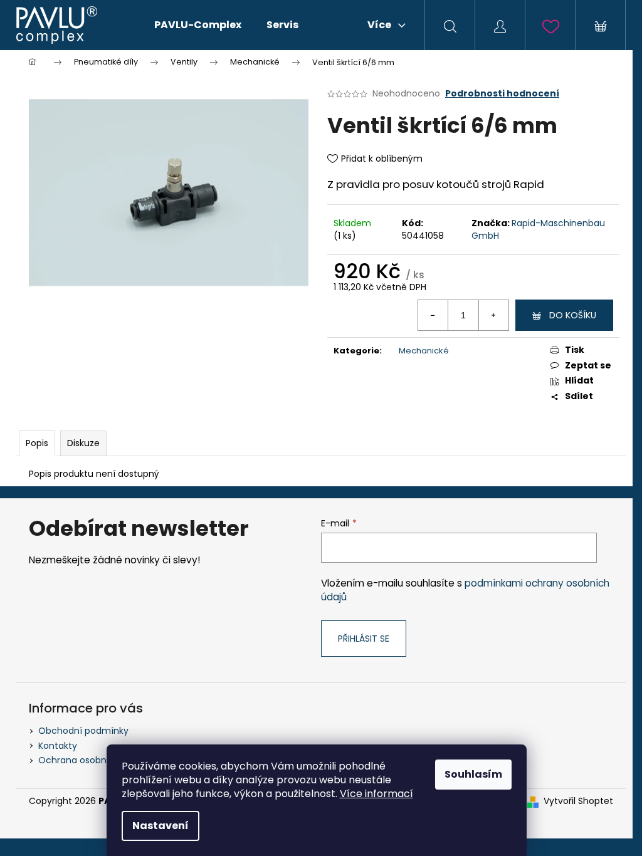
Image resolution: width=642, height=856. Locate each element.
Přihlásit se (363, 638)
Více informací (376, 793)
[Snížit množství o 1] (433, 315)
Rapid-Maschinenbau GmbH (538, 229)
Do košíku (572, 315)
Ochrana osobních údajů (92, 760)
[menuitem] (198, 25)
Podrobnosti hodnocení (502, 94)
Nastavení (160, 825)
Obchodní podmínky (83, 730)
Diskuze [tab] (83, 443)
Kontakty (57, 745)
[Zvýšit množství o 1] (493, 315)
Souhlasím (473, 774)
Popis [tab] (37, 443)
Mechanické (424, 351)
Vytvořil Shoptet (578, 801)
